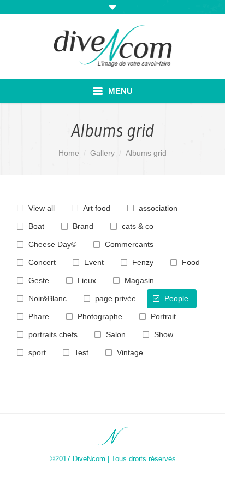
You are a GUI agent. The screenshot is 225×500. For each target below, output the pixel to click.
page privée (115, 298)
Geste (38, 280)
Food (191, 262)
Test (81, 352)
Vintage (130, 352)
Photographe (100, 316)
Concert (42, 262)
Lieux (87, 280)
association (158, 208)
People (176, 298)
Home (68, 153)
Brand (83, 226)
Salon (116, 334)
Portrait (163, 316)
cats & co (137, 226)
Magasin (139, 280)
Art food (96, 208)
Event (94, 262)
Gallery (102, 153)
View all (41, 208)
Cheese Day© (52, 244)
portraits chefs (53, 334)
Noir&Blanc (47, 298)
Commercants (129, 244)
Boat (36, 226)
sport (37, 352)
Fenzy (142, 262)
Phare (38, 316)
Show (163, 334)
